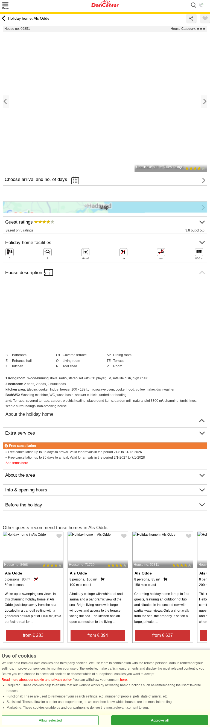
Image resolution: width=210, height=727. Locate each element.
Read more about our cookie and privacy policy (36, 680)
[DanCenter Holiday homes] (105, 6)
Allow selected (50, 720)
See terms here (16, 463)
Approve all (160, 720)
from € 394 (98, 635)
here (123, 680)
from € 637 (162, 635)
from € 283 (33, 635)
